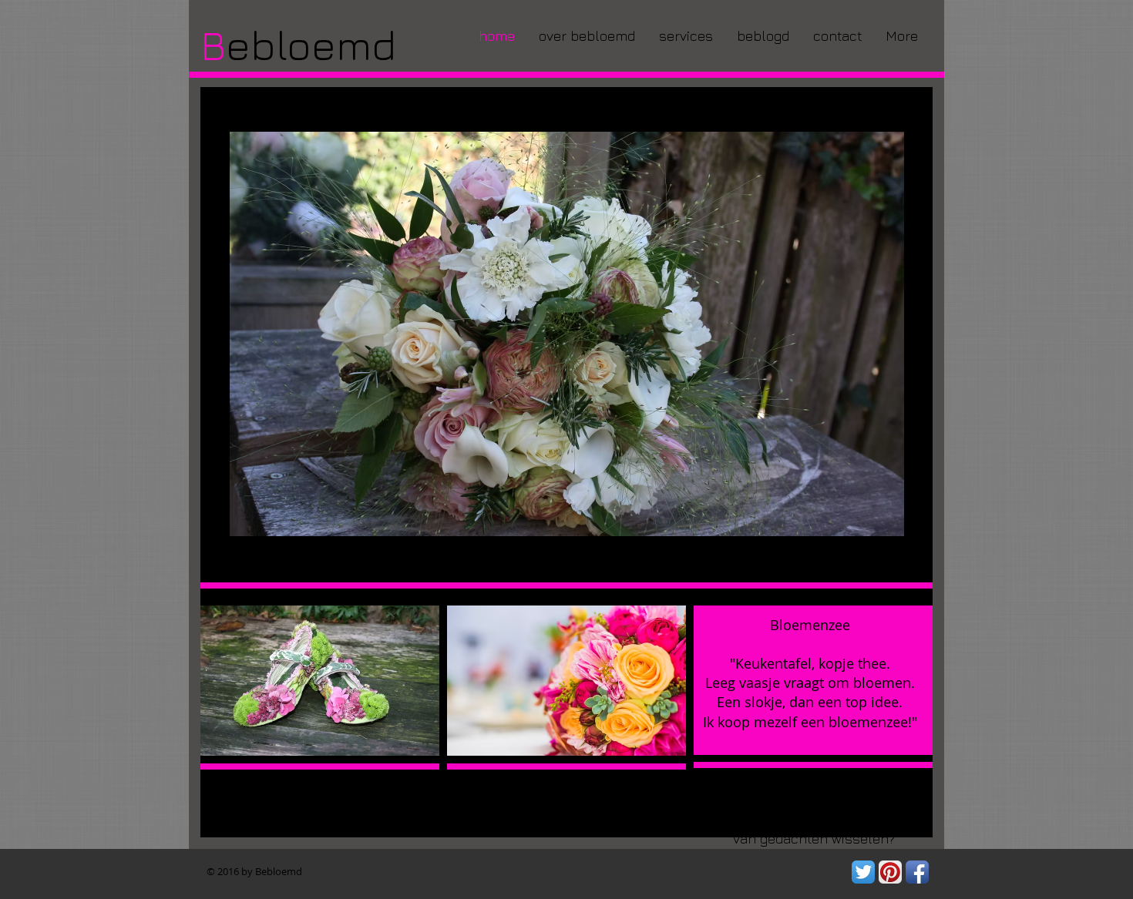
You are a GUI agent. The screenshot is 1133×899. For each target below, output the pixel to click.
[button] (566, 680)
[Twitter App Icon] (863, 872)
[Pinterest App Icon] (890, 872)
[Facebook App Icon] (917, 872)
